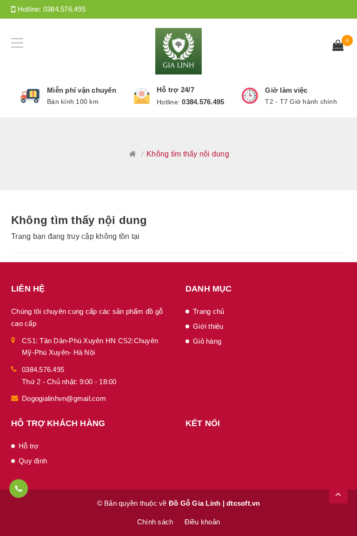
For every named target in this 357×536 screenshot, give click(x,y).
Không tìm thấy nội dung (79, 220)
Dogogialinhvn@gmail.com (64, 398)
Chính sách (155, 522)
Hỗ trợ (29, 446)
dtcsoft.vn (243, 503)
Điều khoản (202, 522)
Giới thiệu (208, 326)
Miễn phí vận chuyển (81, 90)
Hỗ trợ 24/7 (175, 90)
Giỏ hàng (207, 341)
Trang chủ (208, 311)
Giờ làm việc (286, 90)
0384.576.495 (64, 9)
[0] (338, 46)
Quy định (33, 461)
